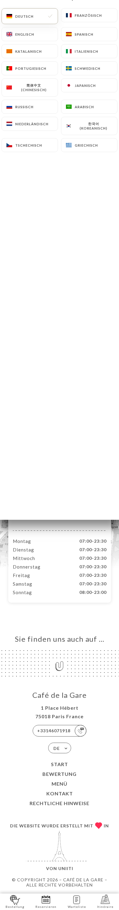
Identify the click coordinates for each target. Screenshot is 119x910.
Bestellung (14, 906)
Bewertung (59, 774)
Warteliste (77, 906)
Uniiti (65, 868)
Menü (59, 784)
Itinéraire (105, 906)
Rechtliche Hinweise (59, 803)
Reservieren (45, 906)
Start (59, 764)
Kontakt (59, 793)
